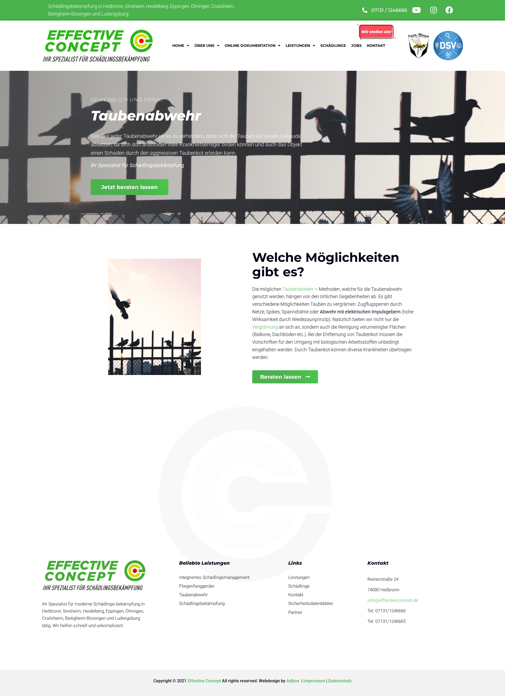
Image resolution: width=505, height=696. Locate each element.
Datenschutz (340, 680)
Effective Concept (204, 680)
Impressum (314, 680)
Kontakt (376, 45)
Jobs (356, 45)
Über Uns (204, 45)
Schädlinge (333, 45)
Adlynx (293, 680)
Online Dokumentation (250, 45)
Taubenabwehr (298, 289)
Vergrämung (265, 327)
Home (178, 45)
